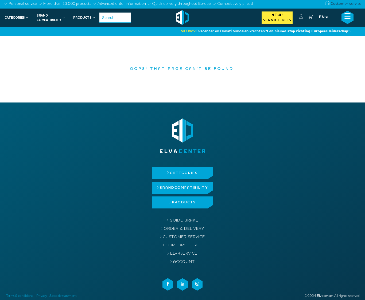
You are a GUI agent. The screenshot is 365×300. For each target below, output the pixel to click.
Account (184, 262)
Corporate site (183, 245)
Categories (184, 173)
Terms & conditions (19, 296)
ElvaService (183, 254)
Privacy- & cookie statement (56, 296)
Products (184, 202)
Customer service (345, 4)
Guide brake (184, 221)
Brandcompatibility (184, 188)
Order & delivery (184, 229)
